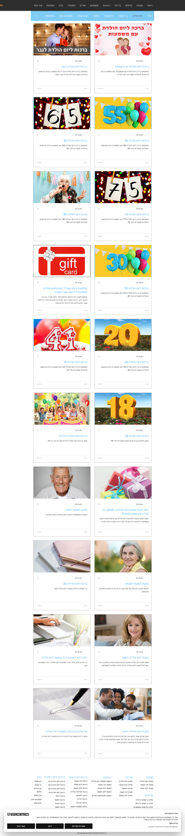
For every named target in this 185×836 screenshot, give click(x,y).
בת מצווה (109, 15)
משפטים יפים (66, 15)
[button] (93, 5)
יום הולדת (137, 15)
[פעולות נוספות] (98, 60)
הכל (149, 15)
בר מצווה (123, 15)
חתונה (96, 15)
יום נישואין (83, 15)
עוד (52, 15)
